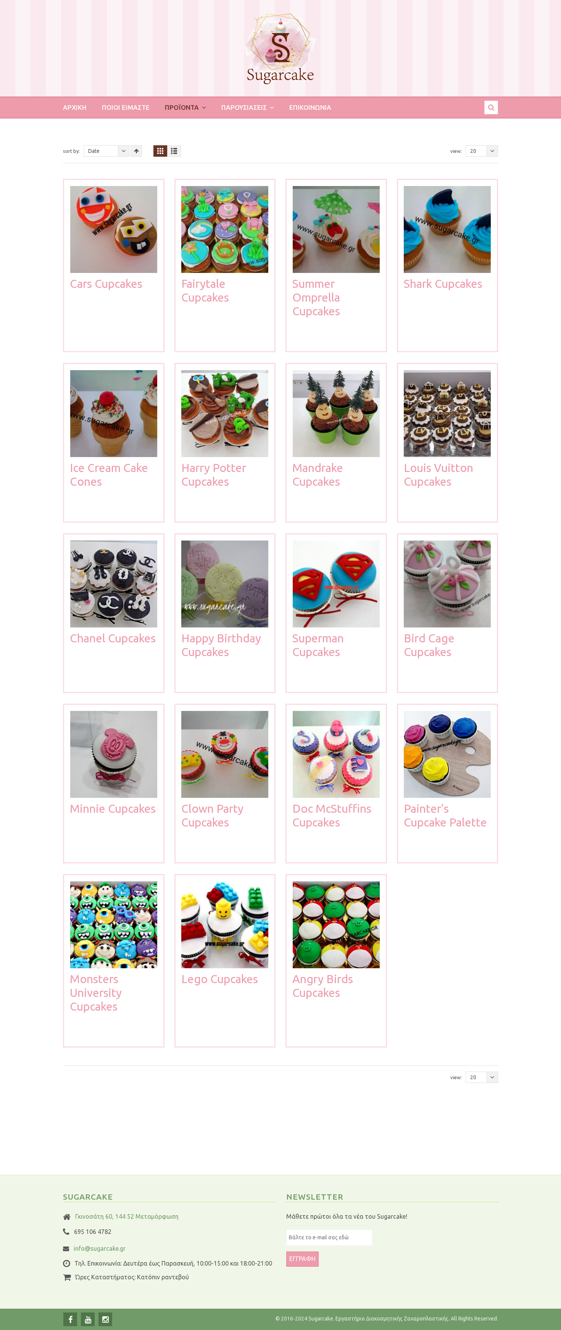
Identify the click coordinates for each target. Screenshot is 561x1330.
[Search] (491, 107)
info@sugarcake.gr (100, 1248)
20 (473, 151)
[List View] (174, 151)
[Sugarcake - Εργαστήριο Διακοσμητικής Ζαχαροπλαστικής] (280, 52)
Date (94, 151)
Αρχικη (75, 107)
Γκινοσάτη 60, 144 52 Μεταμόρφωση (127, 1216)
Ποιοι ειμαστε (126, 107)
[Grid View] (160, 151)
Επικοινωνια (310, 107)
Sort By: (71, 151)
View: (456, 151)
